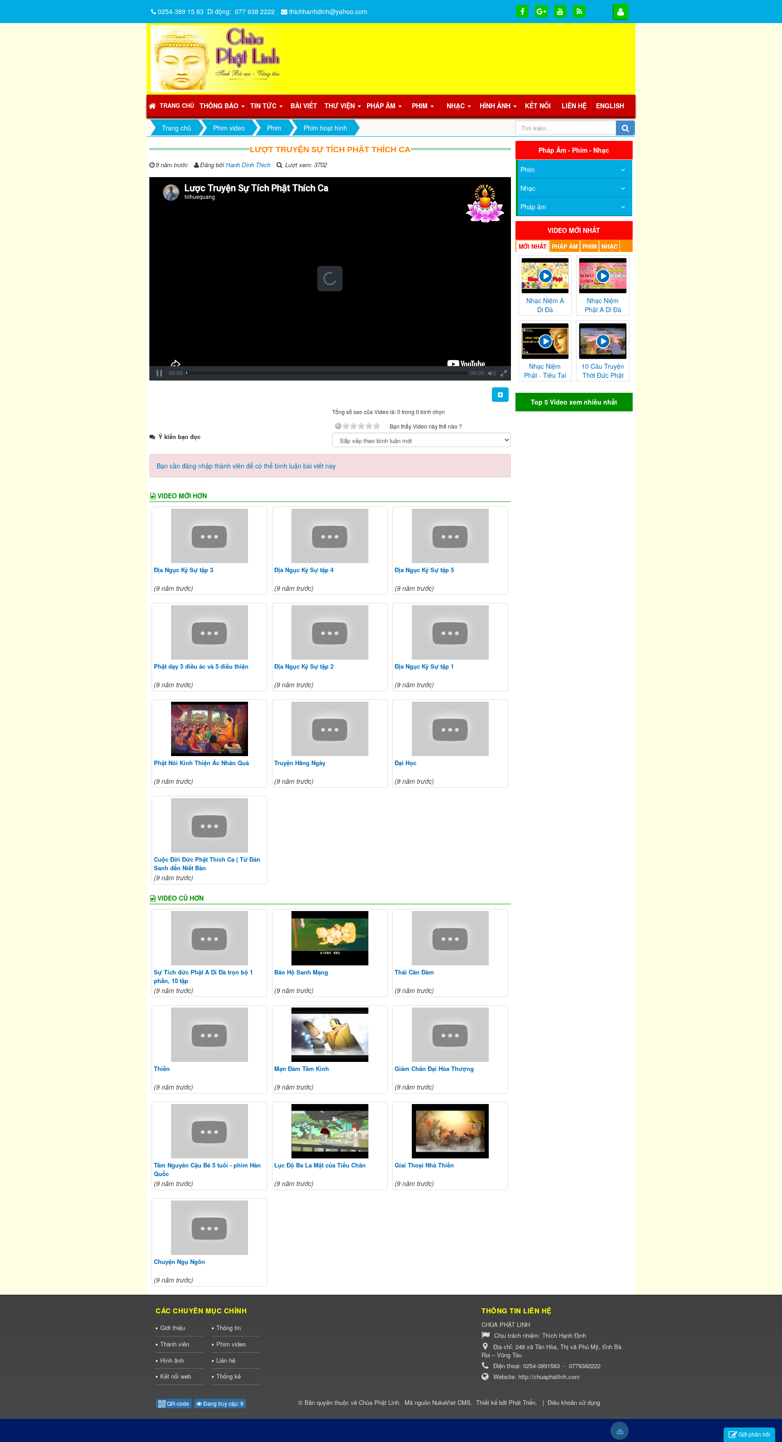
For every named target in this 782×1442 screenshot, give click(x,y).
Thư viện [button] (340, 105)
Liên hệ (225, 1360)
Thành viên (174, 1344)
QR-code (177, 1403)
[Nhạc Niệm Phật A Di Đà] (603, 274)
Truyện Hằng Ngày (299, 762)
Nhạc (527, 188)
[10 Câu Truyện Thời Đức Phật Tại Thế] (603, 340)
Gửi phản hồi (754, 1434)
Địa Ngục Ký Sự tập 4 (304, 569)
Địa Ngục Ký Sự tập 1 (424, 666)
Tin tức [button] (264, 105)
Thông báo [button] (220, 105)
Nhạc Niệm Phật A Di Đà (603, 305)
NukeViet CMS (451, 1402)
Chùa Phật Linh (379, 1402)
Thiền (162, 1068)
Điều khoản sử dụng (574, 1402)
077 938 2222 (255, 11)
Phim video (231, 1344)
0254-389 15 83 (181, 11)
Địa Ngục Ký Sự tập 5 (424, 569)
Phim (527, 169)
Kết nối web (175, 1376)
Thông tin (228, 1327)
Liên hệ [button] (574, 105)
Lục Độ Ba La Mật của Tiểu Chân (320, 1165)
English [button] (610, 105)
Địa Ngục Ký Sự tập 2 (304, 666)
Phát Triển (522, 1402)
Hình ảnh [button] (496, 105)
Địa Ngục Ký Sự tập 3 (183, 569)
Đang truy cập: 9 (222, 1403)
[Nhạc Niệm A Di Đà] (545, 274)
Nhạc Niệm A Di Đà (545, 305)
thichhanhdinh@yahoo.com (328, 11)
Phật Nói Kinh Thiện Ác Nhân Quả (201, 762)
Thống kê (228, 1376)
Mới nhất (533, 246)
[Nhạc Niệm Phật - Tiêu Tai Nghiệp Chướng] (545, 340)
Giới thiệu (172, 1327)
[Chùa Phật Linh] (218, 58)
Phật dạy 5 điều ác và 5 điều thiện (201, 666)
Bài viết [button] (304, 105)
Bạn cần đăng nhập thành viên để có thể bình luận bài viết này (246, 465)
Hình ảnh (172, 1360)
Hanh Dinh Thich (248, 164)
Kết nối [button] (538, 105)
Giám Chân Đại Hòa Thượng (434, 1068)
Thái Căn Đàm (414, 972)
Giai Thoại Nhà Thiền (424, 1165)
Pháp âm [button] (382, 105)
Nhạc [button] (457, 105)
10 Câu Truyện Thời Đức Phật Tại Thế (603, 375)
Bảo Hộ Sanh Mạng (301, 972)
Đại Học (405, 762)
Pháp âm (533, 206)
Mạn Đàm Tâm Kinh (301, 1068)
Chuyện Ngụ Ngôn (179, 1261)
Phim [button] (420, 105)
